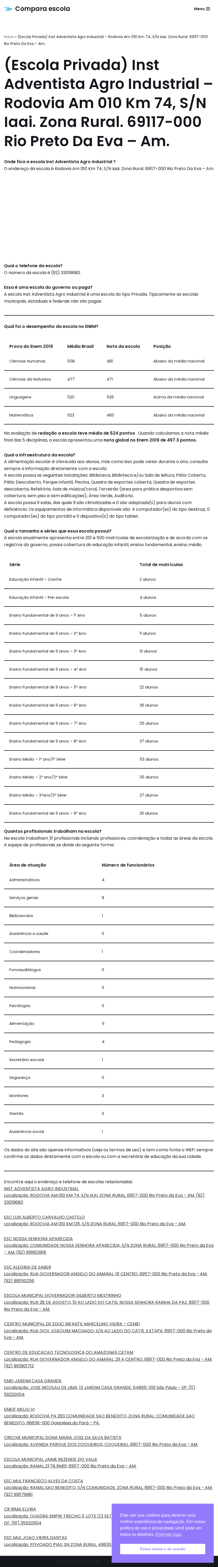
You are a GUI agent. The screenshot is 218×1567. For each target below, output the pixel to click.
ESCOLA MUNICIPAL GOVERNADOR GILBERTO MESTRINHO (62, 1295)
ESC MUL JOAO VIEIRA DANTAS (35, 1538)
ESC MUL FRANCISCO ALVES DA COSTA (43, 1481)
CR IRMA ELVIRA (20, 1509)
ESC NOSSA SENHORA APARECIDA (38, 1239)
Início (9, 36)
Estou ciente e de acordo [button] (163, 1549)
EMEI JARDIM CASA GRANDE (33, 1381)
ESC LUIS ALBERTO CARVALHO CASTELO (44, 1217)
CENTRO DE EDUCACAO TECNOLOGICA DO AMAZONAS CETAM (68, 1352)
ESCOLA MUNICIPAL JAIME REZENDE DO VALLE (50, 1459)
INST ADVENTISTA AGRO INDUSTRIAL (41, 1189)
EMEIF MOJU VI (19, 1409)
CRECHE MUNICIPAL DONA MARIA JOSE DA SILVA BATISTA (62, 1437)
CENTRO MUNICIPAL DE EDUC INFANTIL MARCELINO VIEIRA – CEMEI (72, 1324)
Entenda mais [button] (169, 1534)
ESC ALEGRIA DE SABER (27, 1267)
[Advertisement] (109, 217)
